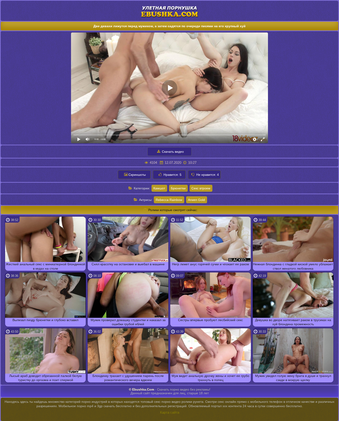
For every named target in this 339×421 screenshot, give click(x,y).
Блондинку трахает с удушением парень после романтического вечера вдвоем (128, 378)
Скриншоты (137, 174)
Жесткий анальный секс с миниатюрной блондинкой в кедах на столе (45, 266)
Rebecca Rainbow (169, 200)
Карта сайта (169, 412)
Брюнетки (178, 188)
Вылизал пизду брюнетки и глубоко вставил (45, 320)
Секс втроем (200, 188)
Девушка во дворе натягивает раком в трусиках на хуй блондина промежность (293, 322)
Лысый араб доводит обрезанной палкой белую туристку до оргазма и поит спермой (45, 378)
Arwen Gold (196, 200)
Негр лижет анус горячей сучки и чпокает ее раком (210, 264)
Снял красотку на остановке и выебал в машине (128, 264)
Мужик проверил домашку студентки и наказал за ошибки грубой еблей (128, 322)
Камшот (159, 188)
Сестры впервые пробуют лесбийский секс (210, 320)
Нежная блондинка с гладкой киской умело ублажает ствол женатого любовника (293, 266)
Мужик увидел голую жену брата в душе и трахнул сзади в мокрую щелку (293, 378)
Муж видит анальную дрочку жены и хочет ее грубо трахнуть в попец (210, 378)
